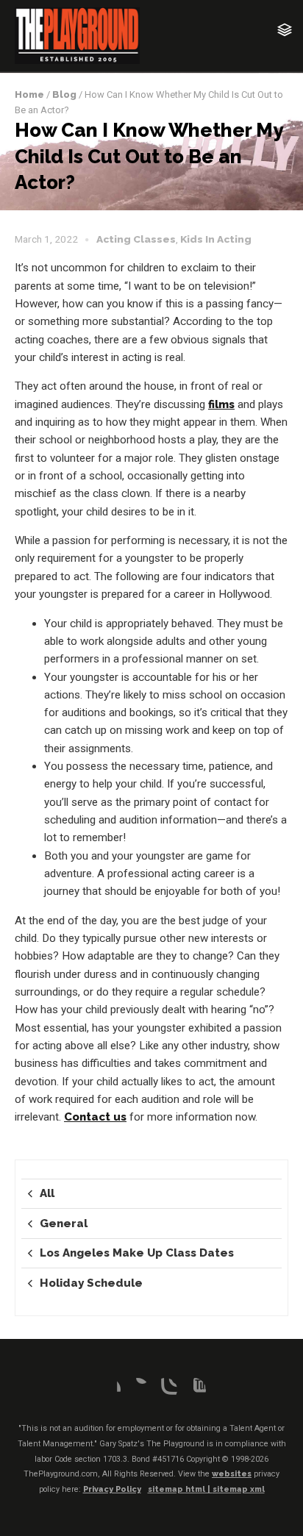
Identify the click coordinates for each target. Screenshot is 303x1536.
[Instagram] (165, 1389)
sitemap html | (180, 1489)
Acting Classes (136, 239)
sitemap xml (239, 1489)
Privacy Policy (112, 1489)
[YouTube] (194, 1389)
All (47, 1193)
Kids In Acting (216, 239)
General (64, 1223)
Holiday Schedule (91, 1283)
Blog (64, 94)
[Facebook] (109, 1389)
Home (29, 94)
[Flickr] (137, 1389)
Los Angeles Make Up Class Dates (137, 1253)
